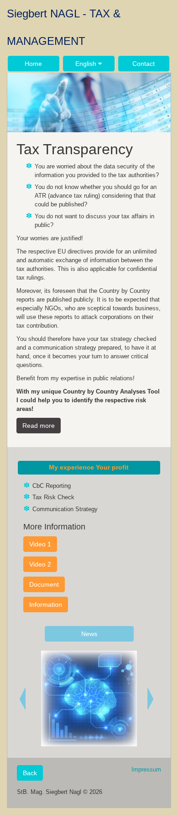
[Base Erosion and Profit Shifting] (152, 698)
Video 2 (40, 564)
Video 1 (40, 544)
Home (33, 63)
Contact (143, 63)
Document (44, 584)
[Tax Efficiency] (25, 698)
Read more (38, 425)
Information (45, 604)
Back (30, 773)
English (86, 63)
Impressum (146, 769)
